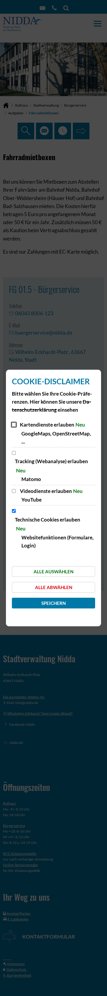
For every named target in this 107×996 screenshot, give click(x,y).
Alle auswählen (53, 571)
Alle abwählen (53, 587)
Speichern (53, 603)
